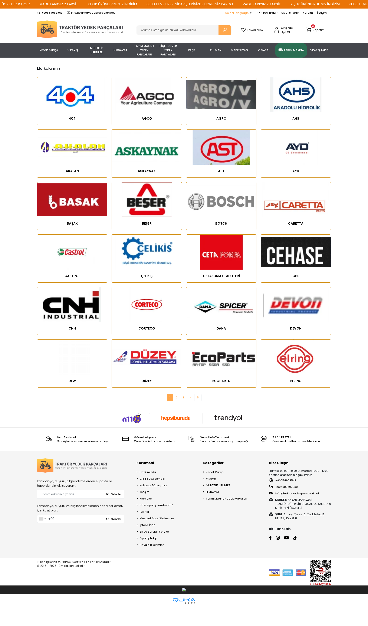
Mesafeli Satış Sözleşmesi (157, 518)
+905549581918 (285, 480)
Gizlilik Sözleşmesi (152, 479)
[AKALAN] (72, 147)
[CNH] (72, 304)
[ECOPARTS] (221, 357)
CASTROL (72, 276)
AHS (295, 118)
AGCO (147, 118)
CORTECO (146, 328)
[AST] (221, 147)
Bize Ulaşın (279, 462)
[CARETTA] (296, 199)
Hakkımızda (148, 472)
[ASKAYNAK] (147, 147)
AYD (295, 171)
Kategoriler (213, 462)
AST (221, 171)
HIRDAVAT (212, 492)
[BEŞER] (147, 199)
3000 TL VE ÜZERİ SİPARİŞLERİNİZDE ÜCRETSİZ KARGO (190, 4)
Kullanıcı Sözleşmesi (154, 485)
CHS (295, 276)
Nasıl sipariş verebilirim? (156, 505)
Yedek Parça (215, 472)
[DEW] (72, 357)
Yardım (308, 13)
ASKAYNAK (147, 171)
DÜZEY (147, 381)
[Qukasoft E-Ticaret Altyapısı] (184, 601)
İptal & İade (147, 525)
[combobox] (42, 519)
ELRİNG (296, 381)
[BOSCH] (221, 199)
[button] (315, 30)
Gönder (116, 494)
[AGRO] (221, 94)
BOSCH (221, 223)
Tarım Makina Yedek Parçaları (226, 499)
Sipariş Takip (290, 13)
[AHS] (296, 94)
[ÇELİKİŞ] (147, 252)
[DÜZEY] (147, 357)
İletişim (322, 13)
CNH (72, 328)
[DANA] (221, 304)
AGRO (221, 118)
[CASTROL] (72, 252)
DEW (72, 381)
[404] (72, 94)
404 (72, 118)
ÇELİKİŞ (146, 276)
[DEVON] (296, 304)
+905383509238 (286, 487)
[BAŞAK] (72, 199)
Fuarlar (144, 512)
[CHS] (296, 252)
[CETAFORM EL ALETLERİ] (221, 252)
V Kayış (211, 479)
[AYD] (296, 147)
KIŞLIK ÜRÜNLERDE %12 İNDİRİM (112, 4)
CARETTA (295, 223)
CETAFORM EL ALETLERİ (221, 276)
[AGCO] (147, 94)
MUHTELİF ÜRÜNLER (218, 485)
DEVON (296, 328)
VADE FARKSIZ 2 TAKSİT (59, 4)
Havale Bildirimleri (152, 545)
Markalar (146, 499)
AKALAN (72, 171)
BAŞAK (72, 223)
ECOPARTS (221, 381)
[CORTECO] (147, 304)
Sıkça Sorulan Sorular (154, 532)
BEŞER (147, 223)
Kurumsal (145, 462)
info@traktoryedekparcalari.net (297, 493)
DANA (221, 328)
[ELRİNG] (296, 357)
